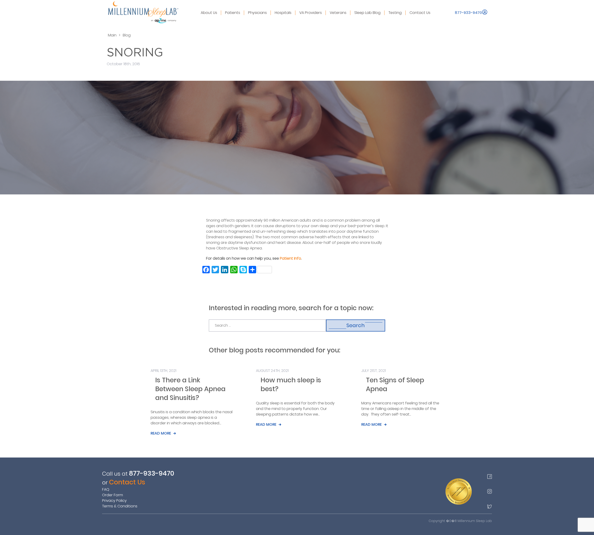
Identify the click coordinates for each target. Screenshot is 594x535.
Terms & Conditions (119, 506)
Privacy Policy (114, 500)
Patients (232, 12)
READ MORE (161, 433)
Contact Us (420, 12)
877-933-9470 (468, 12)
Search (355, 325)
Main (112, 35)
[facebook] (489, 476)
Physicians (257, 12)
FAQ (105, 489)
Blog (127, 35)
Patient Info (290, 258)
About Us (209, 12)
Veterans (338, 12)
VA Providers (310, 12)
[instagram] (489, 491)
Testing (395, 12)
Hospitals (283, 12)
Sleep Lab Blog (367, 12)
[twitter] (489, 506)
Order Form (112, 495)
